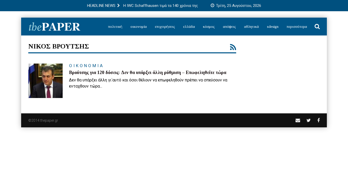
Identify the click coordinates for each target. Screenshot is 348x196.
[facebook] (318, 120)
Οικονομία (138, 26)
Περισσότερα (297, 26)
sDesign (272, 26)
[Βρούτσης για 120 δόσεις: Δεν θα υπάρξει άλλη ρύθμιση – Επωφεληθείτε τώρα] (45, 81)
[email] (298, 120)
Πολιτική (115, 26)
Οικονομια (86, 65)
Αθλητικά (251, 26)
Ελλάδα (189, 26)
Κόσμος (209, 26)
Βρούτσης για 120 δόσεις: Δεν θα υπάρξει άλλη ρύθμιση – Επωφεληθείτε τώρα (147, 72)
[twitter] (308, 120)
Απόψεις (229, 26)
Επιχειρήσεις (165, 26)
